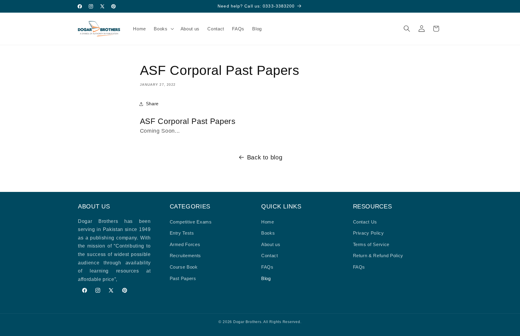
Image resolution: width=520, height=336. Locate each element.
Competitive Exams (191, 221)
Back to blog (265, 157)
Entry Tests (182, 233)
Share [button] (152, 103)
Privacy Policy (368, 233)
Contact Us (365, 221)
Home (267, 221)
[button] (163, 28)
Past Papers (183, 278)
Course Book (184, 267)
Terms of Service (371, 244)
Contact (269, 255)
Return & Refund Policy (378, 255)
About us (270, 244)
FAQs (267, 267)
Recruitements (185, 255)
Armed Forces (185, 244)
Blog (266, 278)
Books (268, 233)
